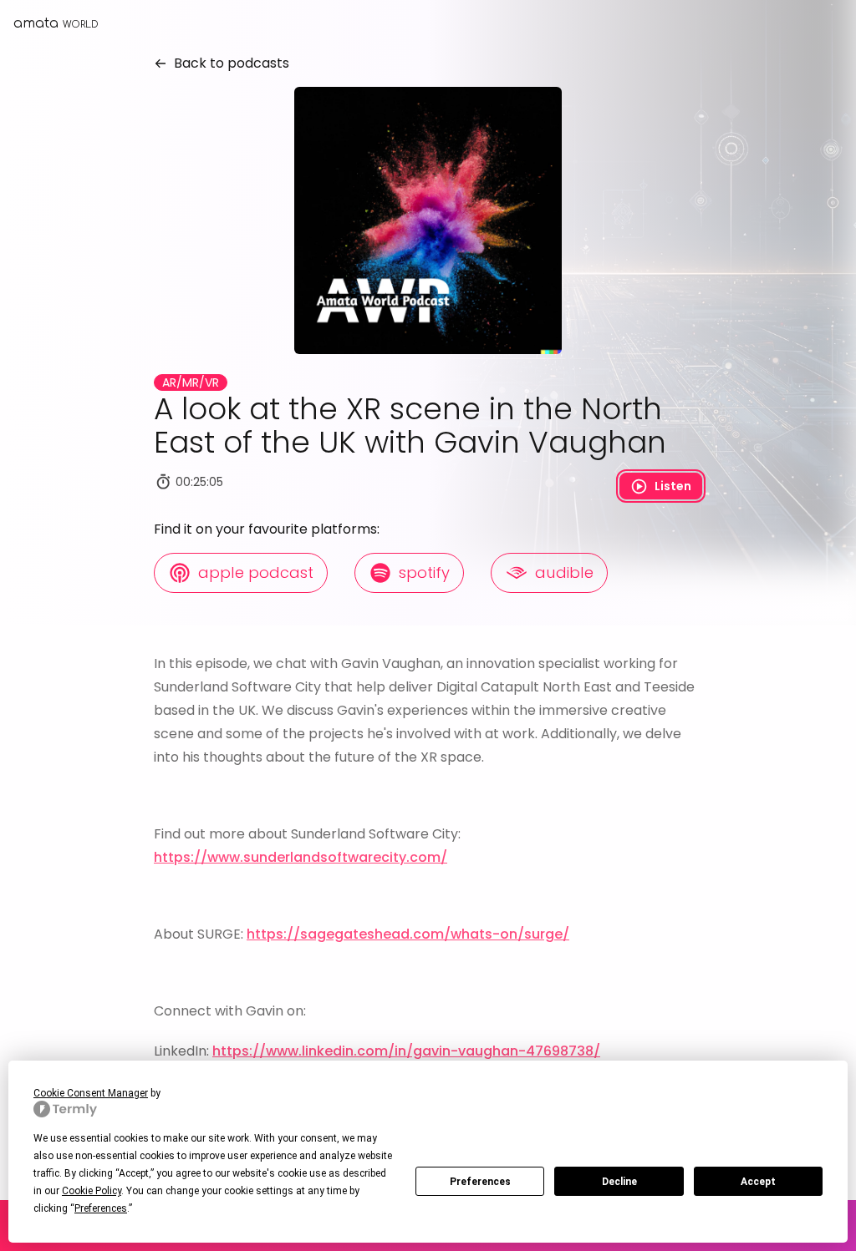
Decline (619, 1182)
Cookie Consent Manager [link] (90, 1093)
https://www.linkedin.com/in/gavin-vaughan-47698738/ (406, 1051)
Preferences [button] (100, 1208)
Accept (758, 1182)
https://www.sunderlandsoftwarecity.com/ (300, 857)
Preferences (480, 1182)
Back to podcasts (228, 63)
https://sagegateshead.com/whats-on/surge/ (408, 934)
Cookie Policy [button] (91, 1191)
